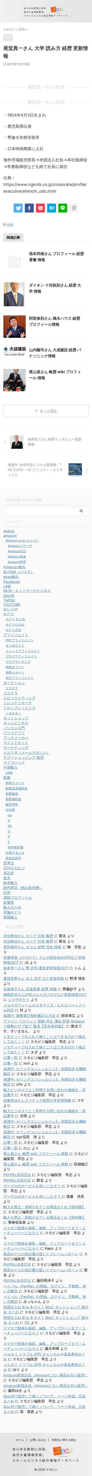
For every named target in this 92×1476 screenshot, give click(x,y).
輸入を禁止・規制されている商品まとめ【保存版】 (44, 1207)
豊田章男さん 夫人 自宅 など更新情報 (33, 978)
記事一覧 (10, 1057)
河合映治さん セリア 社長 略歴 (28, 936)
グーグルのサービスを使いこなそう (32, 1186)
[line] (62, 208)
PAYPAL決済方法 (17, 1174)
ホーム (20, 1440)
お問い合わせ (38, 1440)
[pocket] (40, 208)
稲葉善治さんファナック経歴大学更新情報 (37, 1100)
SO (27, 1322)
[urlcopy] (73, 208)
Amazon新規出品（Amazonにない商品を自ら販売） (45, 1375)
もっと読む (49, 411)
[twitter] (18, 208)
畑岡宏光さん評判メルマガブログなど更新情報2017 (44, 994)
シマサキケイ (18, 999)
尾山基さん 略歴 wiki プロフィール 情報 (35, 1153)
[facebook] (29, 208)
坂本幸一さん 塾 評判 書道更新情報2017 (35, 968)
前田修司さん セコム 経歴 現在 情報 (32, 947)
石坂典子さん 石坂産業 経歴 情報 (30, 989)
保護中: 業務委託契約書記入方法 (29, 1015)
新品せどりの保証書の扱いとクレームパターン (40, 1254)
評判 (10, 224)
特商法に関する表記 (64, 1440)
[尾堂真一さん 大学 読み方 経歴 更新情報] (51, 208)
